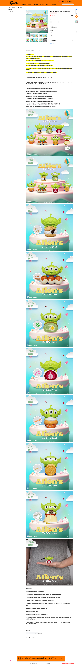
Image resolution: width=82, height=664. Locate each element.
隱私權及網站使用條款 (33, 663)
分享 (51, 43)
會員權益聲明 (48, 663)
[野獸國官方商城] (14, 3)
